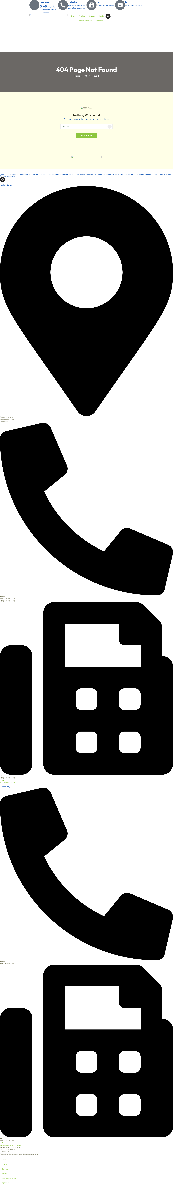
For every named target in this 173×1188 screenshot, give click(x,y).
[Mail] (120, 5)
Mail (128, 2)
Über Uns (82, 16)
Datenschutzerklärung (85, 20)
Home (73, 16)
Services (92, 16)
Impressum (100, 20)
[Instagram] (108, 16)
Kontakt (101, 16)
